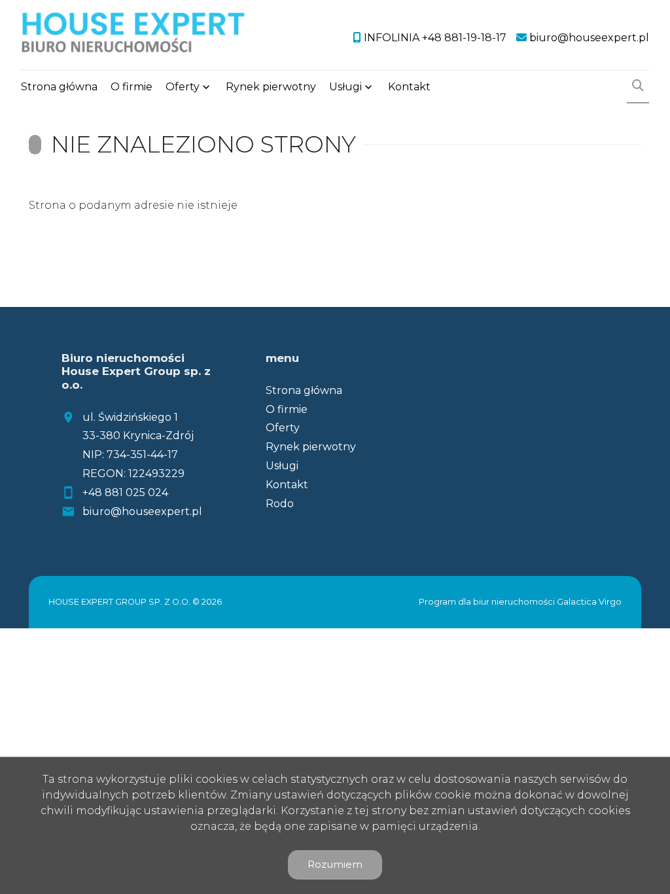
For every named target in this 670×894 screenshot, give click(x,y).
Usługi (345, 86)
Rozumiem (335, 864)
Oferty (183, 86)
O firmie (131, 86)
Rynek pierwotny (271, 86)
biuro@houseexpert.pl (142, 511)
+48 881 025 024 (125, 492)
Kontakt (409, 86)
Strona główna (59, 86)
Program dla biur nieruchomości (488, 602)
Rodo (280, 503)
